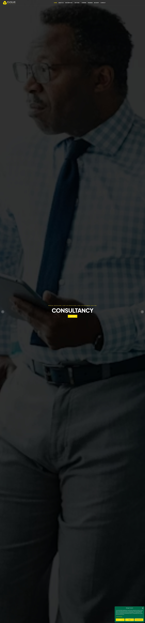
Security (96, 2)
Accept (120, 619)
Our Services (68, 2)
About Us (61, 2)
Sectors (77, 2)
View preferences (138, 619)
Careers (84, 2)
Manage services (119, 616)
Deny (129, 619)
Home (55, 2)
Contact (103, 2)
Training (90, 2)
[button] (142, 608)
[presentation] (2, 311)
